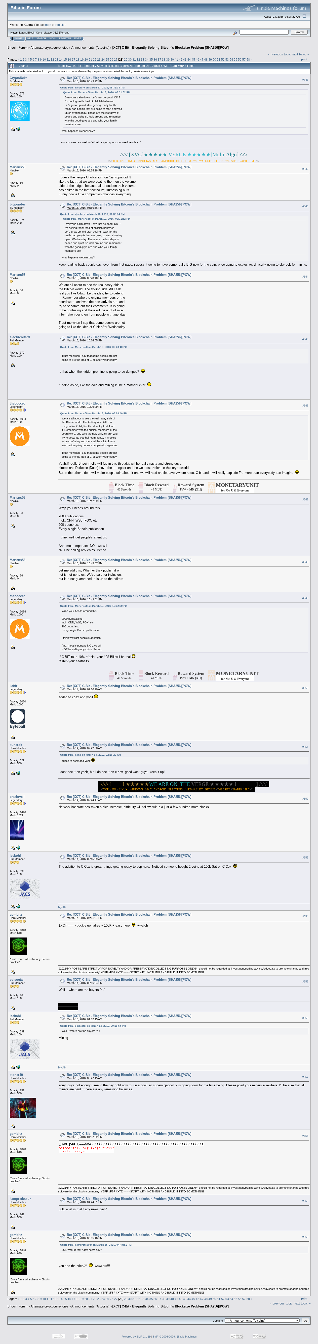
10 (44, 59)
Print (304, 59)
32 (138, 59)
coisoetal (17, 979)
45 (193, 59)
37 (159, 59)
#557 (305, 1076)
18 (78, 59)
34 (147, 59)
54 (231, 59)
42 (180, 59)
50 (214, 59)
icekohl (15, 855)
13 (56, 59)
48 (206, 59)
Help (30, 38)
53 (227, 59)
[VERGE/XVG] (17, 772)
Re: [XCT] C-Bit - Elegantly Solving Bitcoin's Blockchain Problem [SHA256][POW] (129, 78)
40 (172, 59)
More (77, 38)
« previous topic (279, 54)
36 (155, 59)
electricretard (20, 337)
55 (235, 59)
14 (61, 59)
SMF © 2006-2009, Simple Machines (175, 1336)
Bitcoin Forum (17, 47)
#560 (305, 1236)
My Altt (62, 907)
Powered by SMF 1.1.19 (136, 1336)
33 (142, 59)
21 (90, 59)
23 (99, 59)
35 (151, 59)
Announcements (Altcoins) (90, 47)
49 (210, 59)
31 (134, 59)
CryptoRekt (18, 78)
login (47, 24)
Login (52, 38)
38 (163, 59)
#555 (305, 981)
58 (248, 59)
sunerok (16, 745)
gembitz (16, 914)
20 (86, 59)
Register (65, 38)
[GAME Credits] (17, 847)
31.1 (55, 32)
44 (189, 59)
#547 (305, 499)
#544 (305, 276)
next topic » (300, 54)
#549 (305, 598)
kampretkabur (20, 1199)
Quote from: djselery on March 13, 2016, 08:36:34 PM (92, 87)
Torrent (64, 32)
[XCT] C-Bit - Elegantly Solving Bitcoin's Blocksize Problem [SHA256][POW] (170, 47)
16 (69, 59)
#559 (305, 1200)
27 (116, 59)
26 (111, 59)
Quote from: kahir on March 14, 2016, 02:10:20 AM (90, 754)
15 (65, 59)
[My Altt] (17, 906)
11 (48, 59)
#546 (305, 405)
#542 (305, 168)
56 (239, 59)
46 (197, 59)
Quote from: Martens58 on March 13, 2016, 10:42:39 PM (93, 606)
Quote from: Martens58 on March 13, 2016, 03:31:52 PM (96, 92)
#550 (305, 688)
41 (176, 59)
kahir (13, 686)
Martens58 (17, 167)
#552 (305, 798)
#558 (305, 1135)
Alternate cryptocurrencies (49, 47)
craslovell (17, 797)
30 (130, 59)
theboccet (17, 403)
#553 (305, 857)
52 (223, 59)
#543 (305, 206)
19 (82, 59)
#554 (305, 916)
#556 (305, 1018)
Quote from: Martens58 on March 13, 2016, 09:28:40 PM (93, 347)
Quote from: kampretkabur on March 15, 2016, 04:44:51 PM (95, 1244)
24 (103, 59)
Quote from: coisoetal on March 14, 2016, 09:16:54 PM (93, 1025)
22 (94, 59)
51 (218, 59)
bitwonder (17, 204)
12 (52, 59)
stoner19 (16, 1075)
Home (18, 38)
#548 (305, 562)
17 (73, 59)
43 (185, 59)
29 (125, 59)
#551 (305, 746)
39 (168, 59)
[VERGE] (17, 128)
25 (107, 59)
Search (41, 38)
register (60, 24)
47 (201, 59)
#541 (305, 79)
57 (244, 59)
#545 (305, 339)
